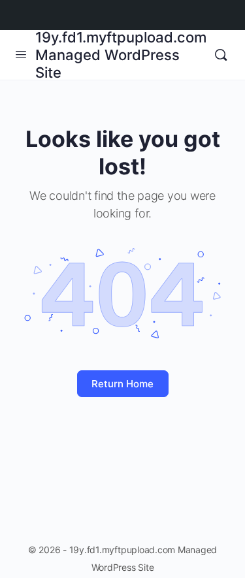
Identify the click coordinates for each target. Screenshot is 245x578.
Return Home (122, 383)
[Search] (221, 55)
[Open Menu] (21, 54)
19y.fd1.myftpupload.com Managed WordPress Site (120, 55)
